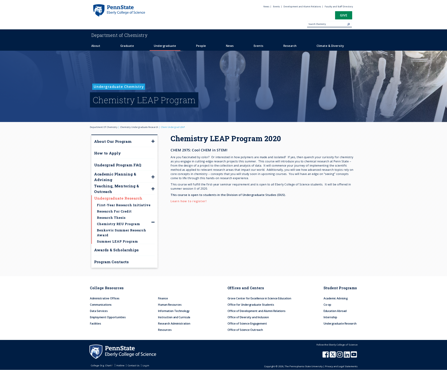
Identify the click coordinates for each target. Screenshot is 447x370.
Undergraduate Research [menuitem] (340, 323)
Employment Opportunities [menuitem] (108, 317)
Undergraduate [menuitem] (165, 46)
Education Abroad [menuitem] (335, 311)
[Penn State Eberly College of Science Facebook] (326, 356)
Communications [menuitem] (101, 305)
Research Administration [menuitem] (174, 323)
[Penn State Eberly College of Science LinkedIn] (347, 356)
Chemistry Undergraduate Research (139, 127)
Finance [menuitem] (163, 298)
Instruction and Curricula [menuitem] (174, 317)
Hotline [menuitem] (120, 365)
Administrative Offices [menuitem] (104, 298)
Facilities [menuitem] (95, 323)
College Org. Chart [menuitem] (101, 365)
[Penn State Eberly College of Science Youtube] (354, 356)
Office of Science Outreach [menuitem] (245, 330)
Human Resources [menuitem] (170, 305)
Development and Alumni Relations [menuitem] (302, 6)
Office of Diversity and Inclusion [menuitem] (248, 317)
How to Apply (107, 153)
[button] (343, 16)
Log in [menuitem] (146, 365)
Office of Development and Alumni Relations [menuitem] (256, 311)
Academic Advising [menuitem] (336, 298)
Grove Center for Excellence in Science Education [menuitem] (259, 298)
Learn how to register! (189, 201)
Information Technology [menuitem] (174, 311)
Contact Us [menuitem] (134, 365)
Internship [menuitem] (330, 317)
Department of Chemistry (103, 127)
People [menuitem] (201, 46)
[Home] (119, 6)
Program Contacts (111, 261)
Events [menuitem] (276, 6)
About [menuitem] (95, 46)
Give (343, 15)
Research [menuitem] (290, 46)
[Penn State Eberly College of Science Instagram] (340, 356)
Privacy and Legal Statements (341, 366)
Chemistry (119, 35)
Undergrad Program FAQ (117, 165)
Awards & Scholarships (116, 249)
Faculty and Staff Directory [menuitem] (339, 6)
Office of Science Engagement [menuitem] (247, 323)
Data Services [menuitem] (99, 311)
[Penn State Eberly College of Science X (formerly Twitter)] (333, 356)
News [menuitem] (266, 6)
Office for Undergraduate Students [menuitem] (251, 305)
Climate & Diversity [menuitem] (330, 46)
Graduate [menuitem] (127, 46)
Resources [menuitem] (165, 330)
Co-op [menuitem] (327, 305)
